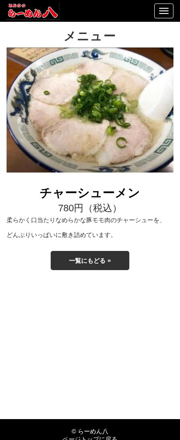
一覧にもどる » (90, 260)
